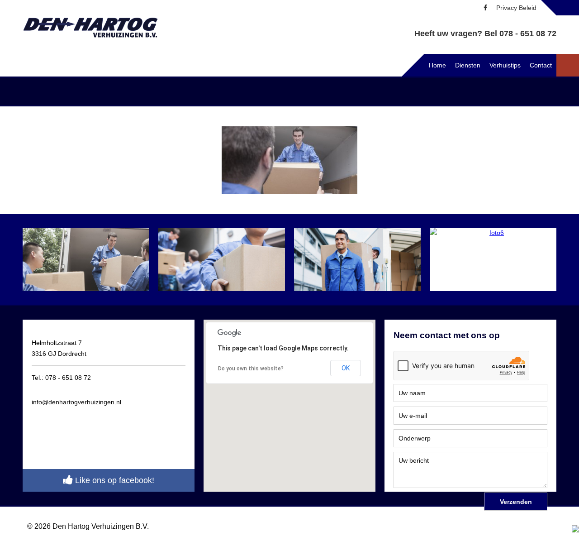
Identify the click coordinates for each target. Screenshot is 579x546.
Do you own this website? (251, 368)
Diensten (467, 65)
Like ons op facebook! (113, 480)
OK (346, 368)
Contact (541, 65)
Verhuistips (505, 65)
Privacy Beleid (516, 7)
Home (437, 65)
